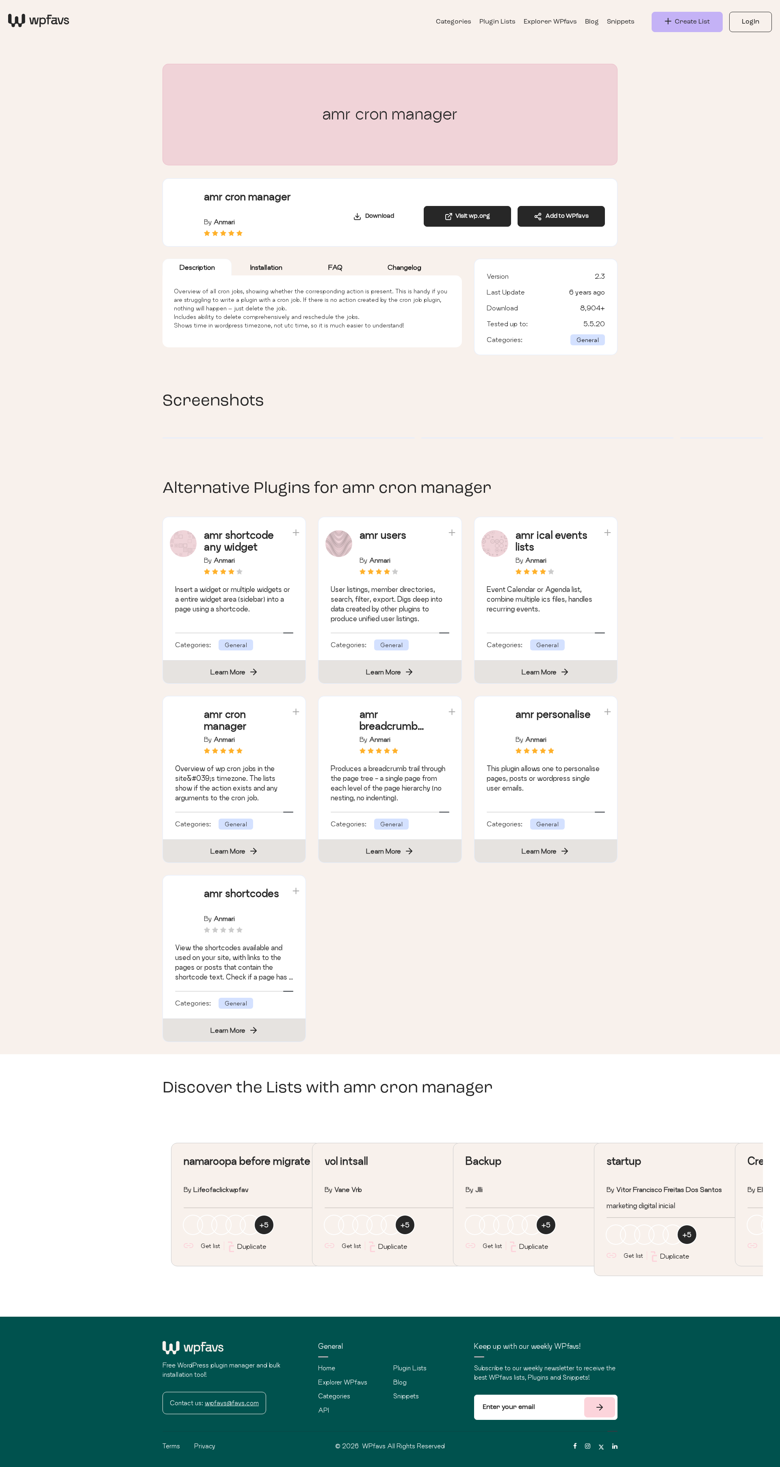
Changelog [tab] (404, 267)
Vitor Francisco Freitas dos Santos (669, 1189)
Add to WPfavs (565, 216)
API (323, 1410)
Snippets (621, 22)
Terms (171, 1446)
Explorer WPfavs (550, 22)
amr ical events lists (551, 541)
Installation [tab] (266, 267)
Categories (453, 22)
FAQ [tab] (335, 267)
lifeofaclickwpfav (221, 1189)
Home (326, 1368)
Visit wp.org (471, 216)
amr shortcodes (241, 893)
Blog (592, 22)
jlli (479, 1189)
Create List (691, 22)
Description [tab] (197, 267)
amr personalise (553, 714)
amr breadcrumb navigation (389, 725)
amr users (383, 535)
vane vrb (348, 1189)
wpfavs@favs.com (232, 1402)
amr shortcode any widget (239, 541)
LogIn (750, 22)
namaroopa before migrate (247, 1161)
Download (378, 216)
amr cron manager (225, 720)
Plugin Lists (497, 22)
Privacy (204, 1446)
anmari (224, 221)
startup (624, 1161)
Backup (483, 1161)
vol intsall (346, 1161)
